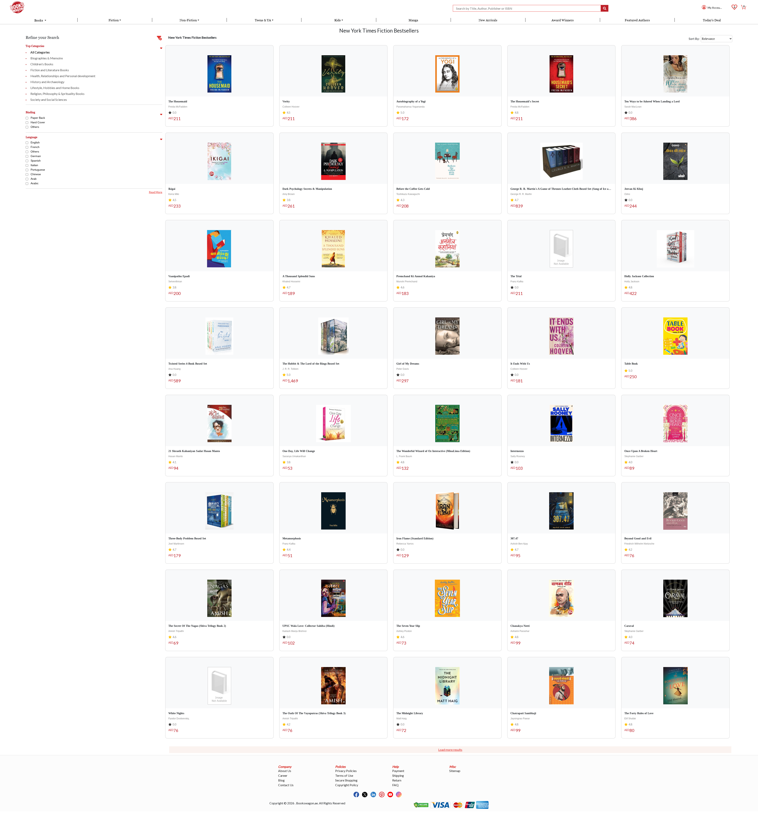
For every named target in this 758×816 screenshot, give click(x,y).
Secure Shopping (346, 780)
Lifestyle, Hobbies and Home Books (54, 88)
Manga (413, 20)
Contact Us (286, 785)
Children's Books (41, 64)
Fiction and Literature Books (49, 70)
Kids (337, 20)
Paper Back (38, 117)
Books (39, 20)
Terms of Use (344, 775)
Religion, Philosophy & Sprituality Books (57, 93)
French (35, 147)
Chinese (36, 174)
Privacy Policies (346, 771)
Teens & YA (263, 20)
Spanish (36, 160)
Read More (155, 192)
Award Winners (563, 20)
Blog (281, 780)
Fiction (114, 20)
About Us (284, 771)
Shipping (398, 775)
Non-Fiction (188, 20)
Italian (34, 165)
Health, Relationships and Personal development (62, 76)
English (35, 142)
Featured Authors (637, 20)
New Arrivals (488, 20)
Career (282, 775)
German (36, 156)
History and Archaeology (47, 82)
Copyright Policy (346, 785)
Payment (398, 771)
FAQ (395, 785)
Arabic (34, 183)
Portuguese (38, 169)
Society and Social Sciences (48, 99)
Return (396, 780)
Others (35, 126)
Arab (34, 178)
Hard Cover (38, 122)
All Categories (40, 52)
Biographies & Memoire (46, 58)
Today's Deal (712, 20)
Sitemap (454, 771)
